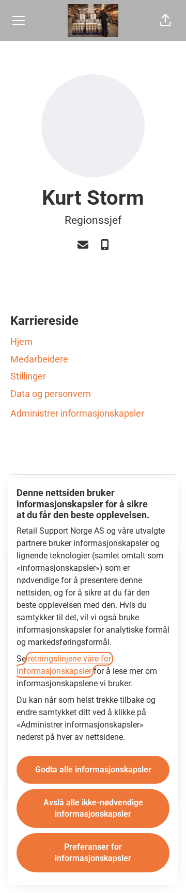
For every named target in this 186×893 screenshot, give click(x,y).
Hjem (21, 341)
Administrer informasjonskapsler (77, 413)
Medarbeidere (39, 359)
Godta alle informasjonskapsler (93, 769)
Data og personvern (50, 393)
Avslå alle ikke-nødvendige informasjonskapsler (93, 808)
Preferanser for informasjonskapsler (93, 852)
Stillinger (28, 376)
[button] (165, 20)
